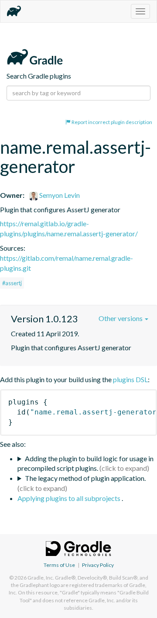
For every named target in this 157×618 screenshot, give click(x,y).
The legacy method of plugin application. (85, 478)
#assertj (12, 283)
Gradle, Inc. (40, 577)
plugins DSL (130, 379)
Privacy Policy (98, 565)
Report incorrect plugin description (111, 122)
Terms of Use (59, 565)
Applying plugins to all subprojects (69, 498)
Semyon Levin (59, 195)
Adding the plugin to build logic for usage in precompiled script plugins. (85, 463)
